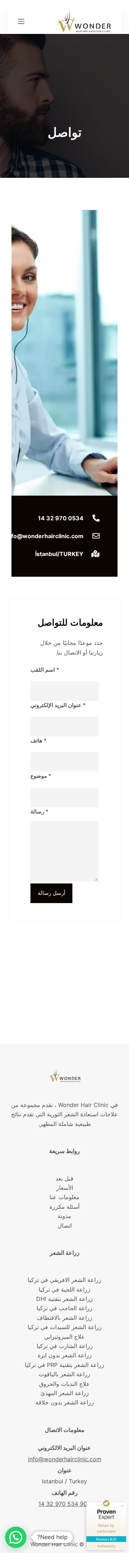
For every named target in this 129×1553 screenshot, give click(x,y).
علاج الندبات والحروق (64, 1383)
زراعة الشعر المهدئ (64, 1393)
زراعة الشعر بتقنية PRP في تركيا (64, 1364)
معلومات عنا (64, 1197)
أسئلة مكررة (64, 1206)
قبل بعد (64, 1178)
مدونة (64, 1215)
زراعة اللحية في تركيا (64, 1289)
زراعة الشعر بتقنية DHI (64, 1298)
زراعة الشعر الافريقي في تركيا (64, 1279)
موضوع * (40, 775)
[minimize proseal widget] (122, 1505)
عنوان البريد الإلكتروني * (58, 705)
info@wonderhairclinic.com (64, 1459)
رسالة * (39, 811)
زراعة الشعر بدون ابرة (65, 1355)
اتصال (65, 1225)
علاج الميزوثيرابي (64, 1336)
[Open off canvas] (21, 21)
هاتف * (38, 740)
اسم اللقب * (44, 669)
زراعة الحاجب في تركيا (64, 1308)
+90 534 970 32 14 (64, 1503)
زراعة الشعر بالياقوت (64, 1374)
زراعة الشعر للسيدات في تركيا (65, 1327)
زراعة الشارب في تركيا (65, 1345)
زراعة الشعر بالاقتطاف (64, 1317)
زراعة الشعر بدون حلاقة (64, 1402)
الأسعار (64, 1187)
